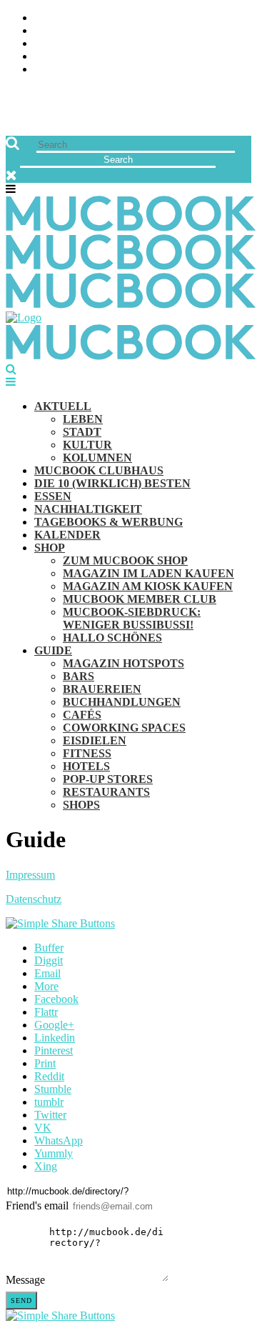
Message (25, 1280)
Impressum (30, 875)
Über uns (59, 18)
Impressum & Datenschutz (108, 69)
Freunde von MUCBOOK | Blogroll (131, 44)
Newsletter (68, 56)
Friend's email (37, 1205)
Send (21, 1300)
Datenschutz (33, 899)
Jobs (46, 31)
